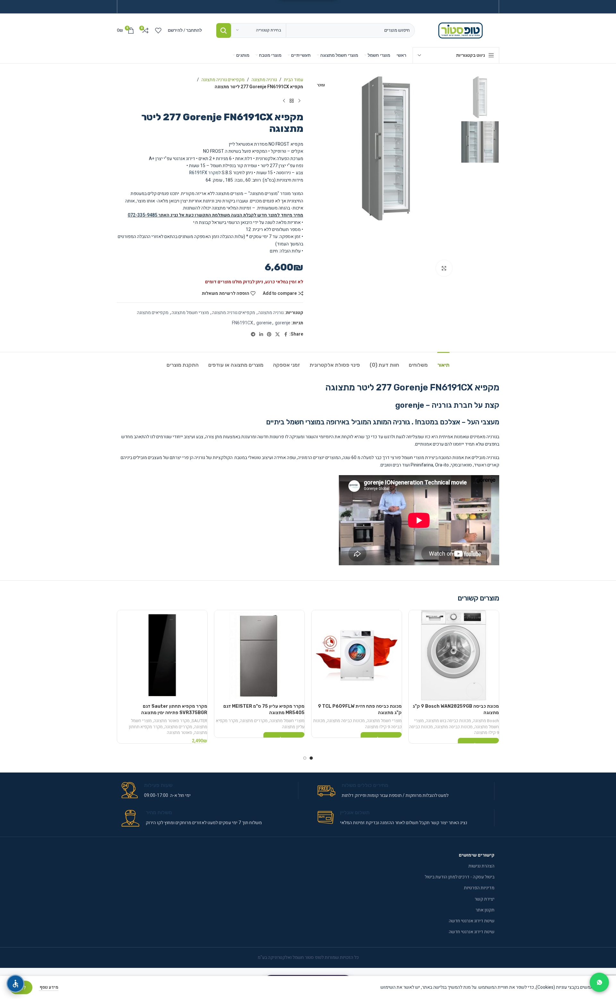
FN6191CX (242, 323)
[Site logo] (461, 30)
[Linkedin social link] (261, 334)
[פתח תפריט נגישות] (15, 984)
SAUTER (199, 721)
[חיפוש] (223, 30)
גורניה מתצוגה (264, 79)
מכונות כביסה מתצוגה (454, 727)
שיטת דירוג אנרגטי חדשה (471, 921)
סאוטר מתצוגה (179, 733)
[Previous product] (299, 101)
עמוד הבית (293, 79)
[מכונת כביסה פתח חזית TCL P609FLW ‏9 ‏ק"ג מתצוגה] (357, 655)
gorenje (282, 323)
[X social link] (277, 334)
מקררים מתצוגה (254, 721)
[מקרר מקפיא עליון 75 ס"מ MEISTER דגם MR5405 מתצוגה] (259, 655)
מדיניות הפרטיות (479, 887)
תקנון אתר (484, 910)
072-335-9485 (142, 215)
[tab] (443, 361)
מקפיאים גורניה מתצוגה (222, 79)
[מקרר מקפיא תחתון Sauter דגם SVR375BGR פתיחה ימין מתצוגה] (162, 655)
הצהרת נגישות (481, 866)
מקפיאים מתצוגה (152, 312)
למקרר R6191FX (205, 172)
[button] (490, 215)
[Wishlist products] (158, 30)
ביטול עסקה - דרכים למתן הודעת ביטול (459, 877)
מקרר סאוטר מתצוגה (172, 721)
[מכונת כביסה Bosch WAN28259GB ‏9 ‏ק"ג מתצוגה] (454, 655)
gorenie (264, 323)
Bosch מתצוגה (486, 721)
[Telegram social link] (253, 334)
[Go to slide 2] (304, 758)
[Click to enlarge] (444, 268)
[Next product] (284, 101)
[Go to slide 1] (311, 758)
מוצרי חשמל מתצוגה (190, 312)
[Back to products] (291, 101)
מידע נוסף (48, 987)
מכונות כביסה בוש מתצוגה (448, 721)
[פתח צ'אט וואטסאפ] (599, 982)
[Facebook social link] (285, 334)
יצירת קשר (484, 899)
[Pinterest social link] (269, 334)
